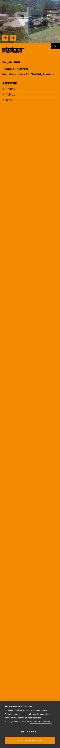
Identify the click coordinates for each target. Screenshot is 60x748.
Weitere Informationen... (41, 721)
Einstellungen (28, 731)
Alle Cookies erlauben (30, 740)
